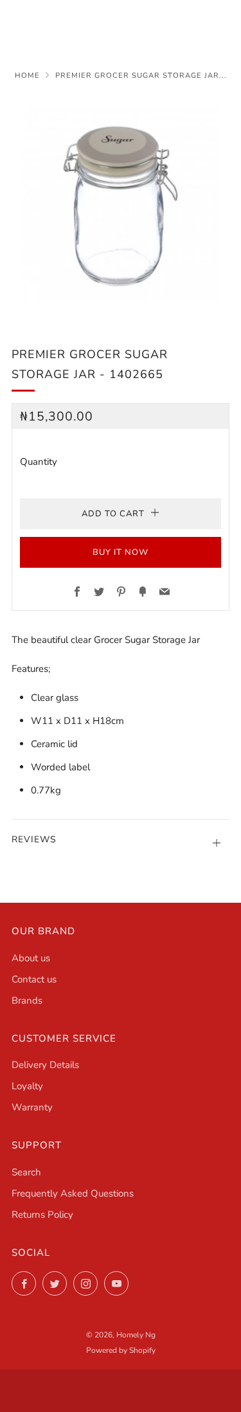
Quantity (38, 461)
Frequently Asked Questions (73, 1193)
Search (26, 1172)
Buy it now (120, 552)
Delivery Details (45, 1064)
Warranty (32, 1107)
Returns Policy (42, 1214)
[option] (120, 205)
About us (31, 958)
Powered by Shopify (121, 1350)
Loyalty (27, 1086)
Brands (27, 1000)
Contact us (34, 979)
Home (27, 75)
